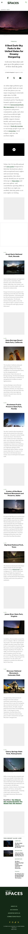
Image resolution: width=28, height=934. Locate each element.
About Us (14, 906)
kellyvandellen (6, 35)
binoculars (15, 181)
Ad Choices (14, 909)
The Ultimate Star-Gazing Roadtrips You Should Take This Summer (13, 801)
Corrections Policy (14, 916)
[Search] (26, 2)
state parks (10, 166)
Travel (8, 9)
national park (15, 569)
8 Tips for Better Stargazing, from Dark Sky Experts (19, 854)
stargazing (12, 131)
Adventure (3, 9)
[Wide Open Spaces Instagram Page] (12, 922)
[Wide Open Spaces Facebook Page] (9, 922)
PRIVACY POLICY (14, 929)
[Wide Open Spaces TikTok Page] (15, 922)
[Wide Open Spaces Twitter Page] (18, 922)
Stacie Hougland (10, 72)
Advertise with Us (14, 913)
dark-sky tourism (17, 126)
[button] (2, 2)
